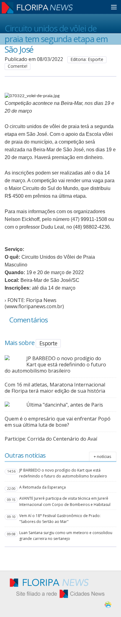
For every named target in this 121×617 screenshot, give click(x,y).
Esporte (48, 343)
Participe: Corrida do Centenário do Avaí (51, 438)
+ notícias (102, 456)
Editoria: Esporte (86, 59)
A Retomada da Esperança (42, 487)
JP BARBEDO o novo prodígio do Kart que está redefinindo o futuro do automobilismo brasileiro (55, 364)
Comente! (17, 66)
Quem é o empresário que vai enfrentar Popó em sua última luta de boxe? (57, 421)
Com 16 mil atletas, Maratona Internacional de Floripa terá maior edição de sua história (55, 387)
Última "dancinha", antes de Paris (64, 404)
